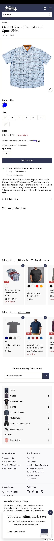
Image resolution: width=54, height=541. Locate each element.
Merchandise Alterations (37, 465)
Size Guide (31, 479)
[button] (49, 539)
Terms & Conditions (35, 472)
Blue (4, 105)
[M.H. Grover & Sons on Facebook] (33, 491)
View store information (15, 175)
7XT (6, 124)
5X (19, 117)
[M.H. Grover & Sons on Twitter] (37, 491)
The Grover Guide (9, 461)
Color (8, 100)
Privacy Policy (33, 475)
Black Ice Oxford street (33, 260)
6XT (42, 117)
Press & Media (8, 458)
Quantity (6, 148)
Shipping (5, 145)
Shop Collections (9, 468)
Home (4, 23)
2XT (34, 117)
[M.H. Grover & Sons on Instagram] (28, 491)
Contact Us (31, 461)
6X (26, 117)
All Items (24, 312)
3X (12, 117)
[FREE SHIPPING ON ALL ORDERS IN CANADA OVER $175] (26, 2)
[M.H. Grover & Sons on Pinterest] (42, 491)
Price (4, 131)
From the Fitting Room (11, 465)
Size (4, 112)
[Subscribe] (45, 376)
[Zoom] (50, 89)
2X (5, 117)
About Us (31, 458)
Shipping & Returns (35, 468)
